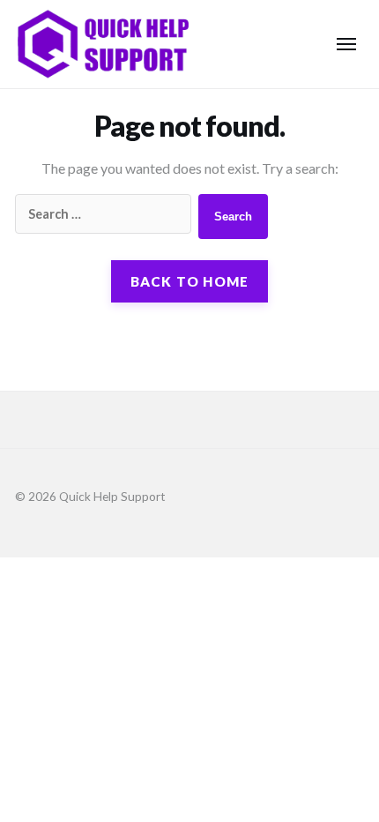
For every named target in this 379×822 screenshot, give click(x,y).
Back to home (189, 281)
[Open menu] (346, 44)
